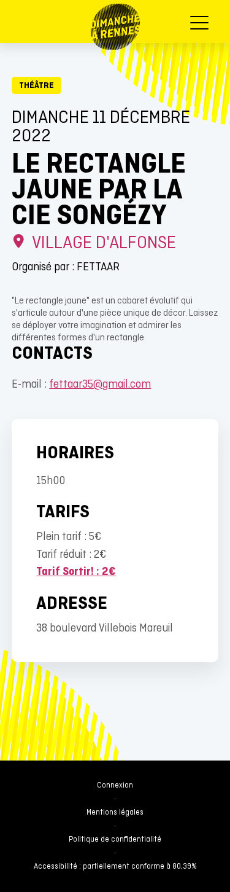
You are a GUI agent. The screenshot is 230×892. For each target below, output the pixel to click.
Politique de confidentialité (115, 840)
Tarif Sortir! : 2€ (76, 572)
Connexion (115, 786)
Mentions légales (115, 813)
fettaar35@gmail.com (100, 385)
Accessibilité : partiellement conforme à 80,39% (115, 867)
